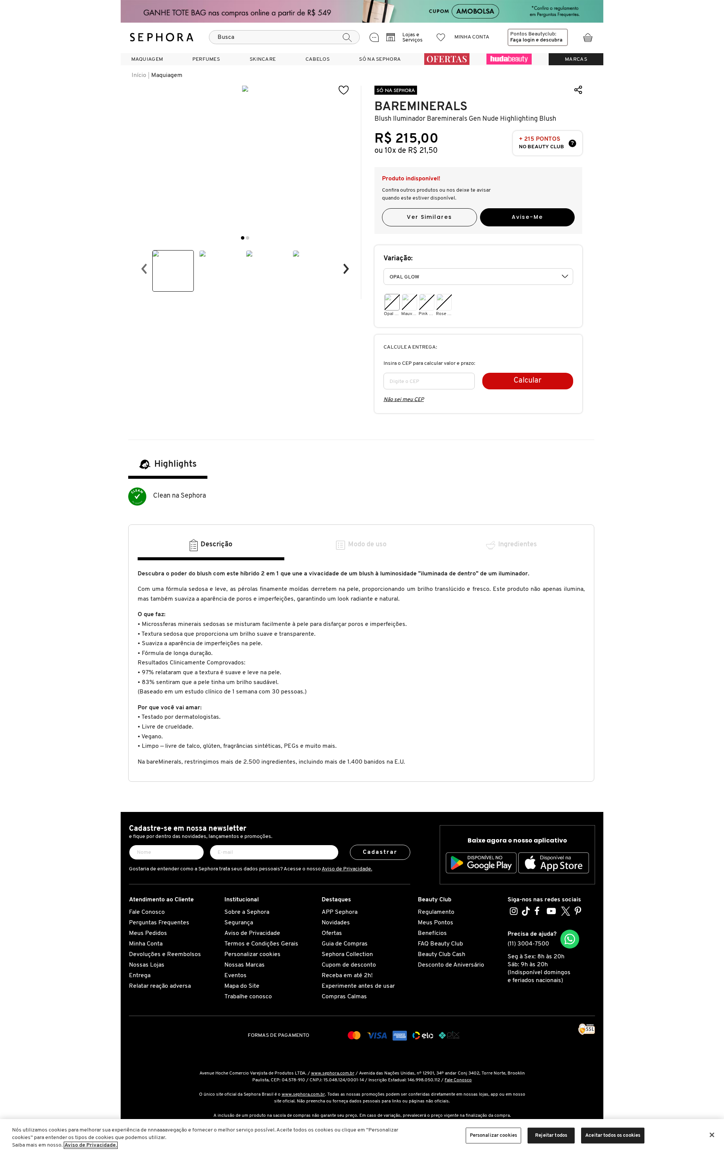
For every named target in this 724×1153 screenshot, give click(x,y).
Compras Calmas (344, 997)
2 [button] (247, 238)
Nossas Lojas (146, 965)
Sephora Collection (347, 955)
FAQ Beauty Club (440, 944)
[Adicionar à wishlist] (344, 90)
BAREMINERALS (421, 106)
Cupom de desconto (349, 965)
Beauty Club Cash (441, 955)
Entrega (139, 976)
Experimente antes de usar (358, 986)
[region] (362, 1136)
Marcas (576, 59)
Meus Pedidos (148, 933)
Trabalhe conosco (248, 997)
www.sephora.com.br (332, 1073)
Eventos (235, 976)
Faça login (522, 40)
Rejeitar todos (551, 1135)
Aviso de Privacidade (252, 933)
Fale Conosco (147, 912)
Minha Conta (146, 944)
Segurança (238, 923)
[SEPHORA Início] (161, 37)
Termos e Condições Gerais (261, 944)
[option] (173, 271)
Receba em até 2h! (347, 976)
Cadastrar (380, 852)
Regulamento (436, 912)
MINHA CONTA (471, 37)
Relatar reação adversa (160, 986)
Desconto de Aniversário (451, 965)
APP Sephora (339, 912)
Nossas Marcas (244, 965)
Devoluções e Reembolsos (165, 955)
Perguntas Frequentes (159, 923)
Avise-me (527, 217)
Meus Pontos (435, 923)
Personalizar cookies (252, 955)
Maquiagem (167, 75)
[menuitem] (147, 59)
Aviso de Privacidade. (347, 869)
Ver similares (429, 217)
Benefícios (432, 933)
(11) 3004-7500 (528, 944)
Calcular (527, 380)
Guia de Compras (345, 944)
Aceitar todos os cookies (612, 1135)
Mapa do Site (241, 986)
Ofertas (332, 933)
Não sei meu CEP (403, 400)
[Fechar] (712, 1135)
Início (139, 75)
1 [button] (242, 238)
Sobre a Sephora (246, 912)
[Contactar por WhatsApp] (569, 939)
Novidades (336, 923)
